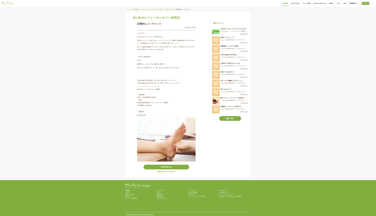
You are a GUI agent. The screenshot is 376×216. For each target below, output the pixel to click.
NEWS (127, 192)
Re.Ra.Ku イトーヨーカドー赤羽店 (151, 9)
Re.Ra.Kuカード (223, 192)
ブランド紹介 (191, 190)
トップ (129, 9)
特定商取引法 (160, 196)
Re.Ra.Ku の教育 (192, 192)
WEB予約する (166, 167)
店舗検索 (136, 9)
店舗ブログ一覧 (169, 9)
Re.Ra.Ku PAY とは (162, 198)
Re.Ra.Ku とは (223, 190)
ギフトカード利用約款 (131, 198)
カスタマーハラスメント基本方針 (197, 196)
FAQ (158, 192)
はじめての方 (160, 190)
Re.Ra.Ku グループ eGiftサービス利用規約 (230, 196)
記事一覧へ (230, 118)
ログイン (365, 3)
